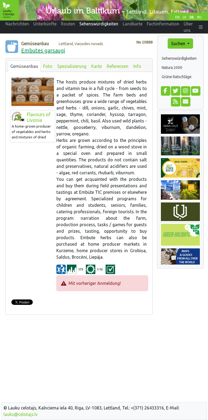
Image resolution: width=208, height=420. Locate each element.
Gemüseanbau (24, 66)
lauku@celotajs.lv (21, 414)
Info (137, 66)
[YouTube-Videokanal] (195, 90)
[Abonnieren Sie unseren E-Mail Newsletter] (185, 101)
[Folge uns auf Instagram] (185, 90)
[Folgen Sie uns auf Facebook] (165, 90)
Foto (47, 66)
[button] (201, 27)
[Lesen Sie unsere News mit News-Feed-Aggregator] (175, 101)
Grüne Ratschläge (176, 77)
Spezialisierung (71, 66)
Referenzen (117, 66)
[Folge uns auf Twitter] (175, 90)
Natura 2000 (172, 67)
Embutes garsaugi (43, 50)
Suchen (178, 43)
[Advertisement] (79, 361)
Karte (96, 66)
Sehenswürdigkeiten (179, 58)
